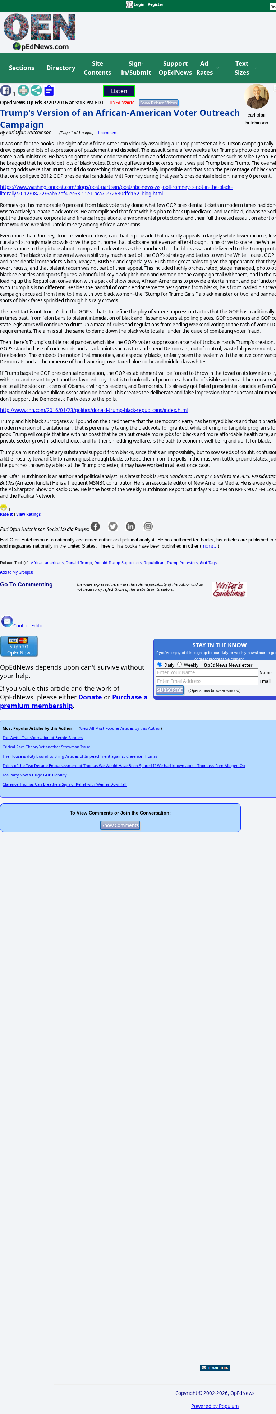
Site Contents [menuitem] (97, 68)
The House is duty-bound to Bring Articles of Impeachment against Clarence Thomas (80, 756)
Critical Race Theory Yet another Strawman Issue (46, 746)
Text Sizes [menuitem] (242, 68)
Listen (119, 91)
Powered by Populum (215, 1406)
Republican (154, 562)
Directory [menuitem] (60, 68)
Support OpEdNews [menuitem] (172, 68)
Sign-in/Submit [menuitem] (135, 68)
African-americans (47, 562)
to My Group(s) (16, 572)
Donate (90, 697)
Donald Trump (79, 562)
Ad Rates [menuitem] (204, 68)
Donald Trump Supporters (118, 562)
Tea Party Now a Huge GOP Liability (34, 775)
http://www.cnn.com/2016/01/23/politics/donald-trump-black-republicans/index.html (94, 410)
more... (209, 546)
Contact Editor (29, 625)
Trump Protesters (182, 562)
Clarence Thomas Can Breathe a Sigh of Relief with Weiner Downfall (64, 784)
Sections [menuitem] (21, 68)
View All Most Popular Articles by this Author (120, 728)
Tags (208, 562)
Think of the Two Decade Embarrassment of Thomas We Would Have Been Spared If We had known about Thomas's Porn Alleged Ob (124, 765)
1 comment (107, 132)
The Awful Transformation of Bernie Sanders (43, 737)
